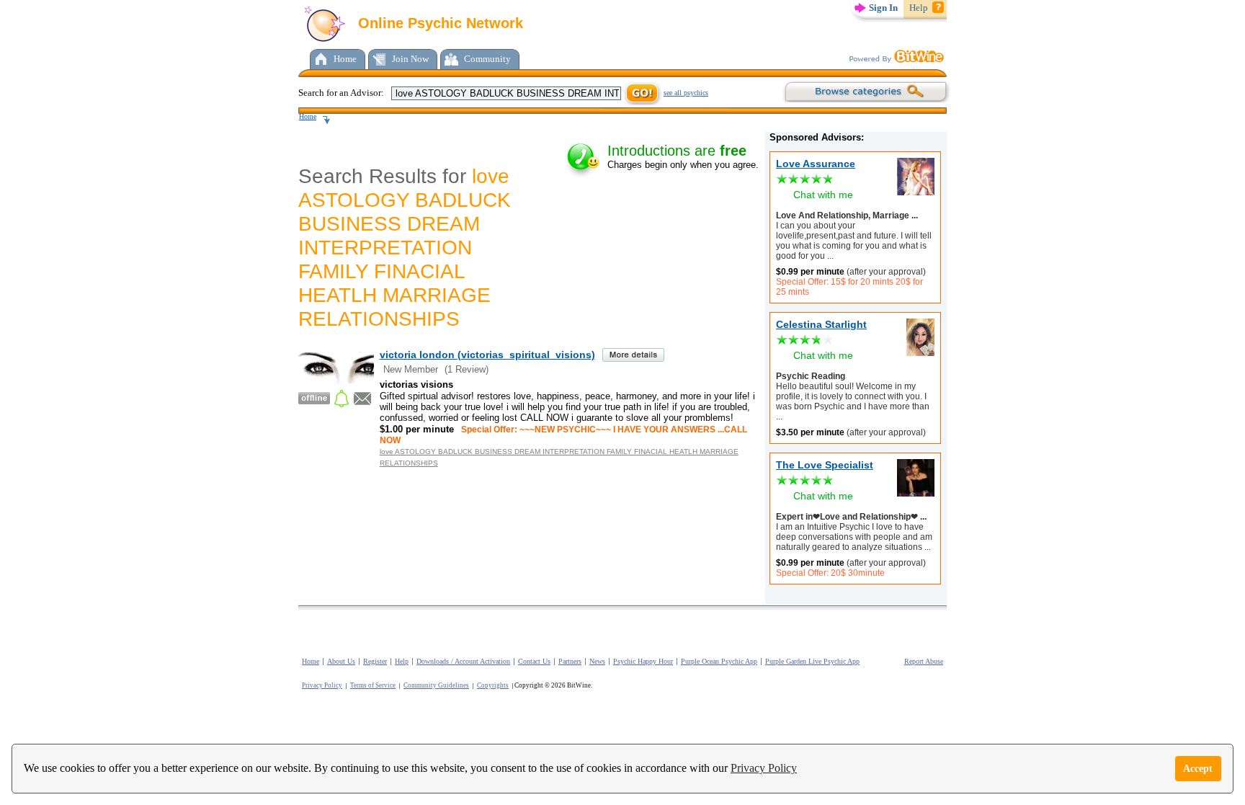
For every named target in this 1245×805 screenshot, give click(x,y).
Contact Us (534, 661)
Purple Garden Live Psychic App (812, 661)
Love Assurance (815, 163)
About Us (341, 661)
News (597, 661)
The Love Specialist (824, 465)
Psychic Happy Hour (643, 661)
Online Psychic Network (438, 23)
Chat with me (823, 194)
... (829, 256)
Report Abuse (923, 661)
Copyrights (493, 685)
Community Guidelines (436, 685)
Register (375, 661)
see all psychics (686, 93)
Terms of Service (373, 685)
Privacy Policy (764, 768)
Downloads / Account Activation (463, 661)
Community (487, 58)
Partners (569, 661)
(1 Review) (466, 369)
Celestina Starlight (821, 324)
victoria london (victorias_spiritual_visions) (487, 354)
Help (918, 7)
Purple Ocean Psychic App (719, 661)
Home (345, 58)
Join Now (410, 58)
